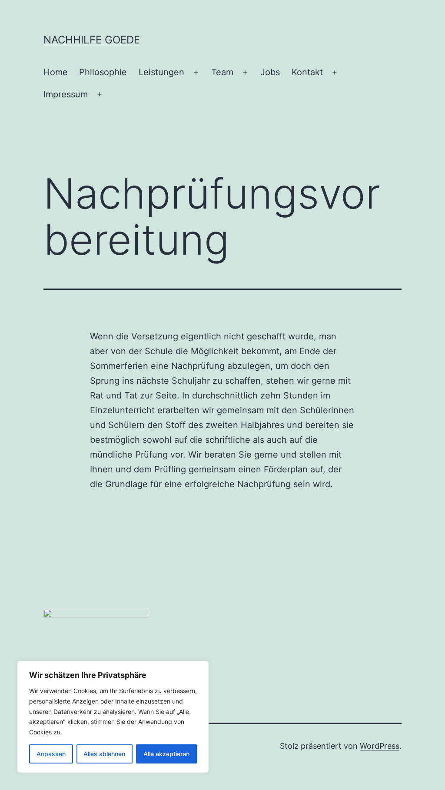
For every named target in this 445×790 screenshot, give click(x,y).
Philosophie (103, 72)
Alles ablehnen (104, 753)
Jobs (270, 72)
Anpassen (51, 753)
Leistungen (161, 72)
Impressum (65, 94)
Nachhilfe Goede (91, 39)
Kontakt (307, 72)
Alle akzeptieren (166, 753)
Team (222, 72)
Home (55, 72)
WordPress (379, 745)
